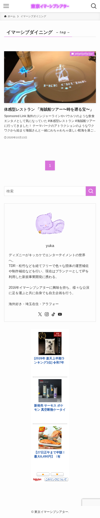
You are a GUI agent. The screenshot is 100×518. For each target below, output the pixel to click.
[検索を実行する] (91, 191)
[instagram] (46, 314)
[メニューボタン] (6, 6)
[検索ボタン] (94, 6)
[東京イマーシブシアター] (50, 6)
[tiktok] (53, 314)
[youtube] (60, 314)
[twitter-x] (40, 314)
